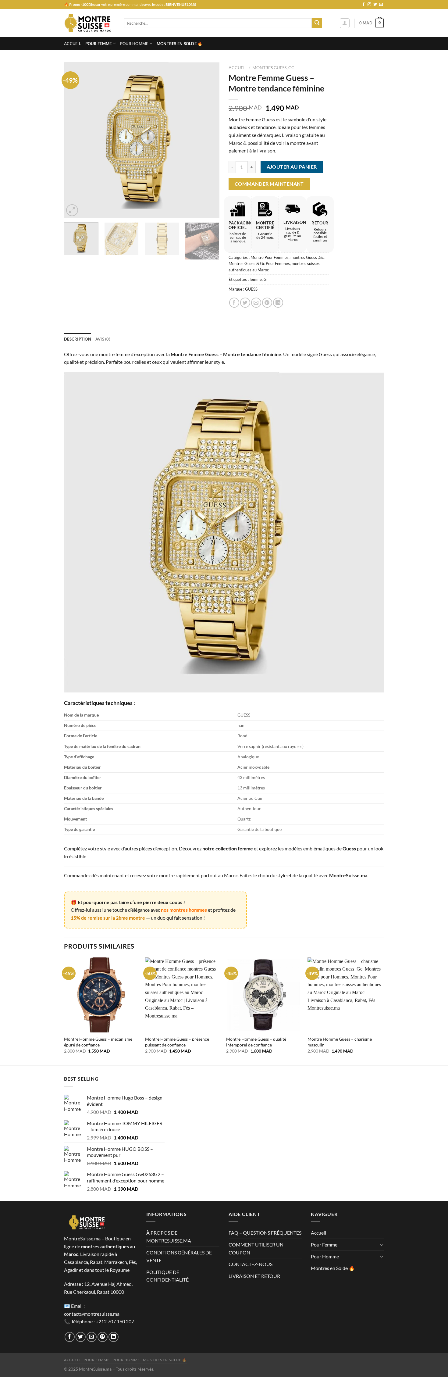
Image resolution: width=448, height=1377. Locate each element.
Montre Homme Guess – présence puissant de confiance (177, 1041)
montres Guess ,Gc (273, 67)
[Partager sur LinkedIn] (278, 303)
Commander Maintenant (269, 184)
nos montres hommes (184, 910)
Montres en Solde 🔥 (180, 43)
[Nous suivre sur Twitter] (375, 4)
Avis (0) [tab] (102, 339)
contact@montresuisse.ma (91, 1314)
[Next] (208, 140)
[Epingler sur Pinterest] (267, 303)
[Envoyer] (317, 23)
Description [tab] (77, 339)
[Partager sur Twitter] (245, 303)
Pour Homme (134, 43)
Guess (349, 848)
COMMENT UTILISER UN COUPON (256, 1248)
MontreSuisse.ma (348, 875)
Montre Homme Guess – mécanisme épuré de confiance (98, 1041)
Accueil (72, 43)
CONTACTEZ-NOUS (250, 1264)
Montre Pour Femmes (270, 257)
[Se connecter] (345, 23)
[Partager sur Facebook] (234, 303)
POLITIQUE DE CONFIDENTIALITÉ (167, 1276)
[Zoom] (72, 210)
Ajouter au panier (292, 167)
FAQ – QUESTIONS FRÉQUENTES (265, 1233)
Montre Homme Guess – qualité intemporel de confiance (256, 1041)
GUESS (251, 289)
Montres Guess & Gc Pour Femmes (259, 263)
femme (256, 279)
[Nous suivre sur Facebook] (363, 4)
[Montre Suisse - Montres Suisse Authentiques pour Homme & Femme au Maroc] (89, 23)
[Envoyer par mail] (256, 303)
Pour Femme (98, 43)
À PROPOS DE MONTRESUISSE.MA (168, 1236)
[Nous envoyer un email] (381, 4)
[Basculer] (381, 1244)
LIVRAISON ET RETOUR (254, 1276)
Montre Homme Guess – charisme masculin (340, 1041)
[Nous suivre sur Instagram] (369, 4)
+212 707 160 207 (115, 1321)
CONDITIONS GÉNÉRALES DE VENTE (179, 1256)
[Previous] (74, 140)
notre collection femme (227, 848)
